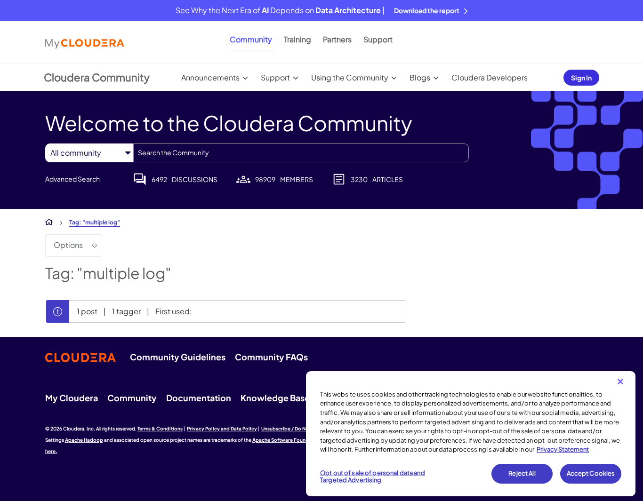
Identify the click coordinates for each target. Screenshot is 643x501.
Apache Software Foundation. (287, 440)
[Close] (620, 381)
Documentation (198, 397)
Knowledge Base (275, 397)
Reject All (521, 473)
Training (297, 39)
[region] (470, 433)
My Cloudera (71, 397)
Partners (337, 39)
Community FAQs (271, 356)
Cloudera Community (97, 77)
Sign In (581, 77)
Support (378, 39)
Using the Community (349, 77)
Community (251, 39)
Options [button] (68, 245)
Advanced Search (72, 179)
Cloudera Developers (489, 77)
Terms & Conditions (160, 428)
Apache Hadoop (84, 440)
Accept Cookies (591, 473)
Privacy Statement (563, 449)
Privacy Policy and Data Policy (222, 428)
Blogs (420, 77)
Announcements (210, 77)
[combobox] (301, 152)
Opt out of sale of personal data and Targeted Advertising (372, 476)
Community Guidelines (177, 356)
